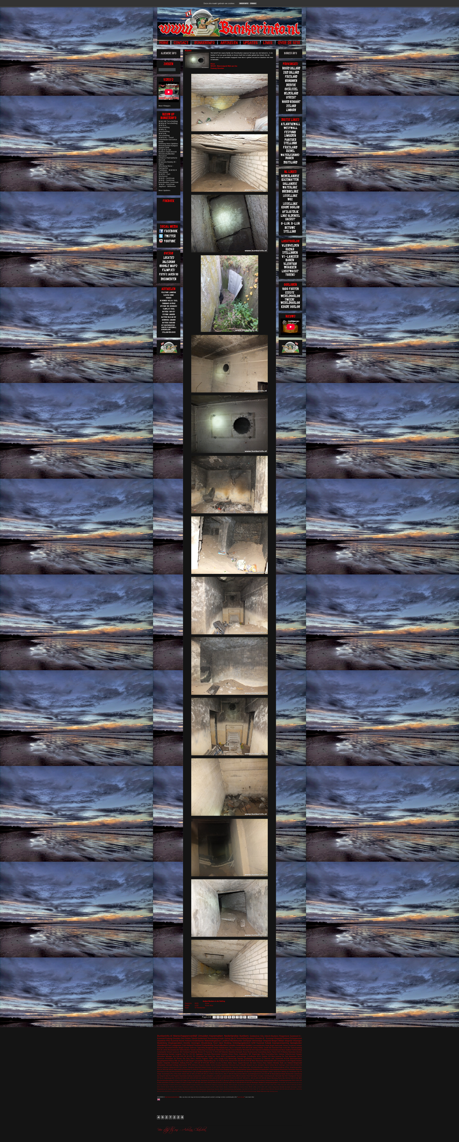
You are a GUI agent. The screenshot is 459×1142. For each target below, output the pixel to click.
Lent (202, 1084)
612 (260, 1073)
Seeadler (234, 1084)
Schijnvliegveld (274, 1069)
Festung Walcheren (222, 1065)
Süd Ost (185, 1054)
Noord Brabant (224, 1069)
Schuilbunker (251, 1056)
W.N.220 (183, 1056)
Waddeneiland (187, 1071)
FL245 (180, 1080)
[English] (159, 1100)
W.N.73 (279, 1052)
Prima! (253, 3)
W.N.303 (258, 1078)
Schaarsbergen (230, 1056)
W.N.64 (225, 1091)
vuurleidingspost (253, 1073)
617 (213, 1071)
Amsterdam (169, 1058)
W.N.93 (179, 1071)
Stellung (182, 1063)
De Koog (160, 1076)
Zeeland (286, 1038)
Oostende (220, 1084)
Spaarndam (277, 1071)
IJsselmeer (292, 1045)
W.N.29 (215, 1082)
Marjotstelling (208, 1061)
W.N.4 (158, 1087)
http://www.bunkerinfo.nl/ (172, 1097)
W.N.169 (164, 1091)
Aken (225, 1063)
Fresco (259, 1063)
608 (177, 1067)
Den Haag (208, 1056)
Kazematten (216, 1035)
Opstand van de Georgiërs (255, 1065)
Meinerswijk (232, 1058)
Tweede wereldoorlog (197, 1050)
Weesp (171, 1061)
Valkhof (263, 1089)
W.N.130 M (227, 1078)
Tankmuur (193, 1048)
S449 (230, 1084)
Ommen (300, 1087)
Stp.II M (299, 1071)
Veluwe (285, 1045)
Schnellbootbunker (257, 1067)
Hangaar (299, 1054)
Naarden (240, 1058)
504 (279, 1082)
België (283, 1073)
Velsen (184, 1073)
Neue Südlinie (286, 1050)
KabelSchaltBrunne (233, 1087)
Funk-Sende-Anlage (193, 1080)
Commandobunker (258, 1045)
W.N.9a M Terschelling (168, 123)
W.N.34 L (220, 1091)
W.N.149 (293, 1065)
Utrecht (267, 1036)
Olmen (230, 1054)
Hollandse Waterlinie (228, 1052)
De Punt (285, 1056)
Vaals (179, 1073)
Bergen (181, 1048)
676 (266, 1073)
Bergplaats (209, 1048)
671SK (296, 1078)
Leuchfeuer (217, 1076)
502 (270, 1048)
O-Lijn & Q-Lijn (165, 150)
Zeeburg (272, 1091)
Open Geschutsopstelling (238, 1069)
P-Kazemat (257, 1058)
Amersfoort (240, 1045)
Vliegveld (278, 1038)
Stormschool (284, 1069)
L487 (266, 1087)
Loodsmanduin (227, 1076)
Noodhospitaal (239, 1080)
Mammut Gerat (237, 1067)
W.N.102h (186, 1078)
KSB (209, 1069)
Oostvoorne (183, 1065)
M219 (217, 1069)
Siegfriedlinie (243, 1054)
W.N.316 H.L (219, 1073)
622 (269, 1056)
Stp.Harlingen (238, 1089)
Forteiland (186, 1052)
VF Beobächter (200, 1008)
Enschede (207, 1054)
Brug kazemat (276, 1056)
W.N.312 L (214, 1091)
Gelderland (202, 1038)
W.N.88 (241, 1091)
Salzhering (193, 1089)
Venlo (288, 1065)
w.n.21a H (219, 1063)
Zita (283, 1078)
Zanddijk (199, 1071)
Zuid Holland (187, 1045)
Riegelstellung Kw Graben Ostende (167, 1089)
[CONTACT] (181, 44)
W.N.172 (174, 1091)
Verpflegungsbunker (285, 1080)
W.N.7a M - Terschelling (164, 134)
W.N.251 (204, 1091)
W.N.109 (193, 1078)
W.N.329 (218, 1052)
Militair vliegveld (285, 1041)
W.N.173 (174, 1082)
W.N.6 (259, 1056)
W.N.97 (171, 1069)
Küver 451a (209, 1005)
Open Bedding (225, 1043)
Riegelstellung (257, 1071)
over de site (241, 1097)
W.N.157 (240, 1078)
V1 (214, 1052)
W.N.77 (226, 1073)
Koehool (242, 1087)
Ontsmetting (248, 1080)
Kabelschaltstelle (186, 1084)
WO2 (180, 1087)
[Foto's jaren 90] (169, 275)
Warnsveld (177, 1069)
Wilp (268, 1091)
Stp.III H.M (224, 1061)
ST (253, 1080)
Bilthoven (195, 1065)
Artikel (187, 1005)
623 (216, 1071)
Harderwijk (193, 1052)
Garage (221, 1058)
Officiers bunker (241, 1076)
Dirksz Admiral (196, 1058)
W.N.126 (287, 1089)
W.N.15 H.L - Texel (166, 137)
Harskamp (204, 1080)
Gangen (191, 1061)
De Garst (253, 1063)
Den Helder (186, 1038)
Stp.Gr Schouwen (235, 1048)
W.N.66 (172, 1087)
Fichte (218, 1067)
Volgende (252, 1017)
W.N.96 (246, 1091)
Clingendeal (200, 1056)
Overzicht (188, 1003)
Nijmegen (169, 1056)
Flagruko (293, 1061)
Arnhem (299, 1045)
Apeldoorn (191, 1067)
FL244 (171, 1076)
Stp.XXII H (285, 1076)
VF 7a (258, 1089)
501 (181, 1052)
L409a (254, 1087)
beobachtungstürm (271, 1082)
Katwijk (268, 1043)
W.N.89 (238, 1082)
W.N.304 (209, 1091)
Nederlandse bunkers (236, 1035)
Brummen (187, 1069)
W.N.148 (200, 1073)
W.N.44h (226, 1082)
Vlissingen (297, 1041)
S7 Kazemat (207, 1052)
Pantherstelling (297, 1050)
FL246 (186, 1061)
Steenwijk (278, 1076)
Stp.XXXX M (245, 1089)
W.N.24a (199, 1091)
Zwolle (266, 1048)
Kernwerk (239, 1052)
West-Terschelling (267, 1054)
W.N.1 (294, 1080)
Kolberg (189, 1076)
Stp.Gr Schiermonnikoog (227, 1089)
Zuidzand (165, 1067)
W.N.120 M (198, 1063)
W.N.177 (179, 1091)
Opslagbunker (296, 1043)
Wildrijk (258, 1091)
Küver (207, 1003)
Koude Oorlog (224, 1038)
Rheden (226, 1084)
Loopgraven (176, 1045)
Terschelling (212, 1038)
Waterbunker (220, 1050)
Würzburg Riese (276, 1078)
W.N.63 (167, 1087)
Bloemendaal (215, 1054)
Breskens (208, 1087)
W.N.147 (160, 1069)
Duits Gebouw (279, 1054)
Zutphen (264, 1056)
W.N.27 (212, 1073)
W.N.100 (180, 1078)
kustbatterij (205, 1071)
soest (276, 1091)
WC (250, 1054)
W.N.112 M (199, 1078)
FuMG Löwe (213, 1058)
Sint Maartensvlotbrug (277, 1067)
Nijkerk (232, 1080)
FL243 (214, 1067)
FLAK (288, 1061)
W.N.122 (206, 1078)
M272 (221, 1080)
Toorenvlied (279, 1058)
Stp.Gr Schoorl (254, 1084)
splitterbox (192, 1087)
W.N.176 (299, 1065)
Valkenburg (167, 1078)
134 (190, 1054)
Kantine (232, 1071)
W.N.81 (212, 1063)
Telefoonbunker (184, 1050)
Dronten (299, 1052)
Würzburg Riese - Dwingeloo (166, 167)
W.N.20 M (193, 1091)
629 (292, 1078)
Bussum (246, 1063)
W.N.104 (271, 1089)
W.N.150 (159, 1091)
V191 (268, 1084)
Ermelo (208, 1067)
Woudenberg (206, 1043)
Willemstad (264, 1091)
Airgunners (202, 1087)
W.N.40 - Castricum (167, 184)
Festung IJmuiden (172, 1038)
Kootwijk (193, 1084)
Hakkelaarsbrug (162, 1054)
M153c (210, 1084)
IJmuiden (203, 1035)
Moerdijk (282, 1087)
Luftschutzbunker (226, 1067)
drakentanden (268, 1061)
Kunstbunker (248, 1071)
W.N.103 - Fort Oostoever (164, 175)
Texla (297, 1069)
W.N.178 (186, 1082)
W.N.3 (300, 1084)
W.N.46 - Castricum (166, 180)
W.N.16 (163, 1071)
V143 (196, 1005)
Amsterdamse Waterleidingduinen (206, 1041)
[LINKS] (268, 44)
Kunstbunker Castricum (168, 182)
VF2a (176, 1073)
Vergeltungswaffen (296, 1067)
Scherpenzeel (296, 1038)
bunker (249, 1045)
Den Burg (186, 1058)
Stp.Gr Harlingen (279, 1065)
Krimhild (198, 1084)
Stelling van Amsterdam (289, 1071)
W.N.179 (184, 1091)
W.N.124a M (213, 1078)
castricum (175, 1052)
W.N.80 (233, 1091)
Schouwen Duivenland (165, 1048)
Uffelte (276, 1080)
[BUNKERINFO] (204, 44)
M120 (217, 1080)
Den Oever (216, 1056)
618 (282, 1082)
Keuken (299, 1061)
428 (286, 1078)
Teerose (299, 1076)
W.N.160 (166, 1069)
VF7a (189, 1065)
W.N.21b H (204, 1082)
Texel (215, 1043)
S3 (262, 1058)
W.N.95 (231, 1073)
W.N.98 (286, 1058)
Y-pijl (193, 1071)
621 (194, 1054)
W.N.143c (284, 1084)
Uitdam (261, 1084)
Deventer (159, 1084)
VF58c (279, 1084)
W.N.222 (169, 1071)
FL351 (213, 1087)
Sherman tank (269, 1058)
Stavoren (216, 1089)
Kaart (187, 1008)
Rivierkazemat (252, 1052)
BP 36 (270, 1073)
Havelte (228, 1050)
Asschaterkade (210, 1050)
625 (180, 1067)
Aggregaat (199, 1054)
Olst (288, 1048)
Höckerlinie (161, 1056)
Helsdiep (276, 1063)
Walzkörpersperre (296, 1058)
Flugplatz (205, 1058)
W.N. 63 (174, 1078)
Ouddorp (249, 1069)
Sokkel (270, 1071)
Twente (274, 1052)
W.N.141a (299, 1089)
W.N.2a (253, 1078)
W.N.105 (277, 1089)
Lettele (206, 1084)
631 (263, 1073)
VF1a (172, 1073)
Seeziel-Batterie (236, 1050)
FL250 (175, 1084)
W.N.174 (289, 1084)
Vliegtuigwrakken (175, 1043)
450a (197, 1087)
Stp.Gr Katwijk (246, 1084)
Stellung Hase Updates (168, 144)
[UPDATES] (250, 44)
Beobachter (290, 1073)
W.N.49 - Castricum (166, 178)
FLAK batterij (253, 1048)
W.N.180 (245, 1048)
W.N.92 (189, 1056)
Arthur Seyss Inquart (235, 1063)
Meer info (244, 3)
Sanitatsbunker (264, 1069)
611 (210, 1071)
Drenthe (186, 1043)
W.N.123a (176, 1056)
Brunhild (198, 1067)
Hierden (226, 1087)
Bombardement (292, 1082)
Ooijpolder (167, 1063)
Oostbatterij (248, 1058)
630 (275, 1061)
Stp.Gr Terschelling (239, 1038)
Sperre (269, 1052)
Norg (233, 1076)
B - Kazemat (268, 1038)
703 (194, 1056)
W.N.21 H (207, 1073)
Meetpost (214, 1084)
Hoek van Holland (286, 1063)
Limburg (175, 1065)
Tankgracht (292, 1076)
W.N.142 (237, 1061)
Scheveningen (241, 1056)
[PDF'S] (169, 280)
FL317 (179, 1084)
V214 (254, 1089)
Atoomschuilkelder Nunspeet (167, 155)
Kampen (172, 1054)
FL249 (171, 1084)
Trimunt (231, 1061)
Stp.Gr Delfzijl (269, 1065)
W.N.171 (169, 1091)
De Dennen (178, 1058)
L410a (259, 1087)
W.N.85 (248, 1061)
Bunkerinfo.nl (164, 1035)
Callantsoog (298, 1073)
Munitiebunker (236, 1041)
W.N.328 (206, 1063)
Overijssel (247, 1041)
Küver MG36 (248, 1087)
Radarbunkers (224, 1048)
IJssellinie (161, 1041)
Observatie (246, 1067)
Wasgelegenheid (163, 1061)
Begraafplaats (276, 1073)
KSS (226, 1058)
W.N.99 (248, 1082)
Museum (226, 1080)
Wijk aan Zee (179, 1061)
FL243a (175, 1080)
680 (284, 1082)
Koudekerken (197, 1076)
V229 (271, 1084)
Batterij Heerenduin (289, 1052)
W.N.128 (220, 1078)
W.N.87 (237, 1091)
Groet (206, 1069)
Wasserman (238, 1073)
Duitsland (275, 1048)
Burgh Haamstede (276, 1045)
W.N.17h (191, 1082)
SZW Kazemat (257, 1043)
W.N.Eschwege (252, 1091)
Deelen (216, 1048)
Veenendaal (257, 1041)
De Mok (166, 1076)
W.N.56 (163, 1087)
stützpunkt (172, 1067)
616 (182, 1069)
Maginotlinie (276, 1087)
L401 (203, 1076)
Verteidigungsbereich (241, 1043)
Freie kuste (283, 1048)
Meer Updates (164, 190)
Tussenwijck (166, 1073)
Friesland (198, 1045)
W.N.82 (243, 1061)
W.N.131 (234, 1078)
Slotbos (260, 1048)
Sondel (240, 1084)
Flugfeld (176, 1076)
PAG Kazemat (172, 1041)
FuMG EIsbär (219, 1087)
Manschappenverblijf (185, 1035)
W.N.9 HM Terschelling (168, 121)
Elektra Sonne (210, 1065)
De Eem (252, 1050)
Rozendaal (187, 1089)
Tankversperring (296, 1048)
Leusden (232, 1045)
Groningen (195, 1043)
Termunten (291, 1069)
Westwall (246, 1050)
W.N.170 (168, 1082)
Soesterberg (262, 1052)
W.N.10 (189, 1073)
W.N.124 (194, 1073)
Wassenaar (259, 1061)
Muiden (175, 1048)
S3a (262, 1036)
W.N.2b (159, 1050)
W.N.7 (229, 1091)
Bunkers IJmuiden (254, 1038)
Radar (267, 1045)
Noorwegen (294, 1087)
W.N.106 (282, 1089)
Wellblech (262, 1082)
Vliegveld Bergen (270, 1041)
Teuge (159, 1073)
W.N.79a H (232, 1082)
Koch (238, 1065)
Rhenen (200, 1052)
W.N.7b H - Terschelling (164, 126)
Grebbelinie (255, 1036)
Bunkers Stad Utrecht (168, 152)
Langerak (178, 1054)
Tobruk (194, 1038)
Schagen (261, 1076)
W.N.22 (210, 1082)
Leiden (270, 1087)
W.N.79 (177, 1087)
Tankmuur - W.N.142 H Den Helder (168, 171)
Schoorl (169, 1052)
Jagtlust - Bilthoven (167, 186)
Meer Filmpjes (164, 106)
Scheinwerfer (161, 1052)
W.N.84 (159, 1067)
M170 (213, 1069)
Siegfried (266, 1067)
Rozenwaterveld (173, 1050)
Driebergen (166, 1084)
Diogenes (202, 1065)
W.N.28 (174, 1071)
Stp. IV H (216, 1061)
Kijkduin (160, 1063)
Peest (248, 1076)
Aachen (184, 1067)
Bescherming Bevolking (165, 1080)
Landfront (226, 1041)
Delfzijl (203, 1067)
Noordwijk (287, 1087)
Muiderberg (162, 1043)
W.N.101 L (190, 1063)
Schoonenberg (260, 1080)
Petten (236, 1054)
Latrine (165, 1050)
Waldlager (254, 1082)
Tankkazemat (269, 1080)
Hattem (269, 1063)
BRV (300, 1078)
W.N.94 (243, 1082)
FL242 (228, 1071)
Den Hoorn (221, 1071)
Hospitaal (224, 1054)
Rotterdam (180, 1089)
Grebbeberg (266, 1050)
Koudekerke (239, 1071)
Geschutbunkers (221, 1045)
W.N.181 (197, 1082)
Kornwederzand (275, 1050)
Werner (244, 1073)
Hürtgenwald (297, 1063)
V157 (264, 1084)
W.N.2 (189, 1091)
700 (287, 1082)
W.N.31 (220, 1082)
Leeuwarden (199, 1061)
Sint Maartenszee (202, 1089)
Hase (264, 1063)
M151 (197, 1003)
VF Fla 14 (160, 1078)
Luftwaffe (243, 1065)
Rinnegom (254, 1076)
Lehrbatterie (210, 1076)
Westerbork (186, 1087)
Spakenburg (210, 1089)
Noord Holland (185, 1041)
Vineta (267, 1089)
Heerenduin (293, 1056)
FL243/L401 (195, 1069)
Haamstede (183, 1076)
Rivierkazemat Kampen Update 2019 (168, 147)
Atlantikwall (162, 1045)
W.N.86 (264, 1078)
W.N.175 (180, 1082)
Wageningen (256, 1054)
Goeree (186, 1048)
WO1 (253, 1061)
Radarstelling (207, 1045)
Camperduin (281, 1061)
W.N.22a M (295, 1084)
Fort (169, 1045)
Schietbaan (175, 1063)
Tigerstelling (201, 1048)
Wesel (269, 1078)
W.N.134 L (293, 1089)
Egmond (258, 1050)
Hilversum (232, 1065)
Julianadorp (161, 1065)
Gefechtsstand (290, 1054)
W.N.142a (162, 1082)
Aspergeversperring (280, 1043)
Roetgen (265, 1071)
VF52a (287, 1067)
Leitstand (169, 1065)
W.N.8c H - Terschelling (164, 130)
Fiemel (201, 1069)
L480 (262, 1087)
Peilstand (256, 1069)
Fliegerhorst (284, 1036)
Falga (185, 1080)
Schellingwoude (269, 1076)
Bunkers (274, 1036)
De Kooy (299, 1082)
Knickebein (211, 1080)
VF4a (275, 1084)
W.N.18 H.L (246, 1078)
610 (289, 1078)
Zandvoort (294, 1036)
